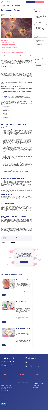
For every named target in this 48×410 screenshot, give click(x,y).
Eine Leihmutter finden (4, 392)
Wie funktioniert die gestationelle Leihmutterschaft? (6, 380)
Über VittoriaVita (36, 385)
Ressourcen (24, 1)
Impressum (35, 389)
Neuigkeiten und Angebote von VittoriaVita (40, 59)
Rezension (35, 380)
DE (45, 1)
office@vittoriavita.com (32, 358)
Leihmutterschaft (38, 55)
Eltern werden (30, 1)
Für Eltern (13, 1)
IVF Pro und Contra (21, 301)
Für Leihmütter (18, 1)
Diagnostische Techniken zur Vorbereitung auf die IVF (11, 45)
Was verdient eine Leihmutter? (22, 380)
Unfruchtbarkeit (9, 15)
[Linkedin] (16, 237)
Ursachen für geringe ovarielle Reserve (8, 44)
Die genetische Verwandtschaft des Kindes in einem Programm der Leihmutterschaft (41, 29)
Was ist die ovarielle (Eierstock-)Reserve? (9, 42)
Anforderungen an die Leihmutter (22, 382)
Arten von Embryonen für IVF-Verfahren (23, 329)
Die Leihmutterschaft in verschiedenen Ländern (39, 45)
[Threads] (10, 361)
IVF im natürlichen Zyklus (6, 50)
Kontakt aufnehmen (24, 262)
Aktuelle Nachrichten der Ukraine (39, 41)
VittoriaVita (6, 228)
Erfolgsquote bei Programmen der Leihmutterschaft (6, 388)
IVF (5, 15)
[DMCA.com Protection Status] (24, 404)
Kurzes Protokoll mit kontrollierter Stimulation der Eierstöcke (12, 52)
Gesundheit (37, 48)
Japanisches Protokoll (6, 49)
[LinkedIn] (5, 361)
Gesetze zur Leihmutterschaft (6, 385)
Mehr (4, 294)
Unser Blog (8, 5)
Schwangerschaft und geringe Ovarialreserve (9, 47)
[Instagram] (7, 361)
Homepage (3, 5)
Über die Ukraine (36, 387)
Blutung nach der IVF (40, 19)
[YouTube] (13, 361)
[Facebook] (2, 361)
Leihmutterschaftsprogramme (6, 390)
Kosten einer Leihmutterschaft (6, 383)
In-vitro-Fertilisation (8, 63)
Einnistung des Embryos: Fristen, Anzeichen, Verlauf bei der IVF (41, 16)
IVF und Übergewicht (22, 279)
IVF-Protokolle (38, 22)
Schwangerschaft (38, 62)
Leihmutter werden (39, 1)
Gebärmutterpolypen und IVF (41, 24)
